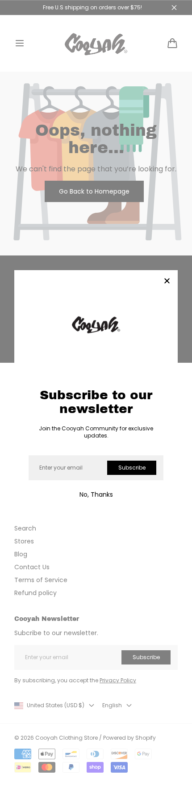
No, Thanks (96, 494)
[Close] (167, 281)
